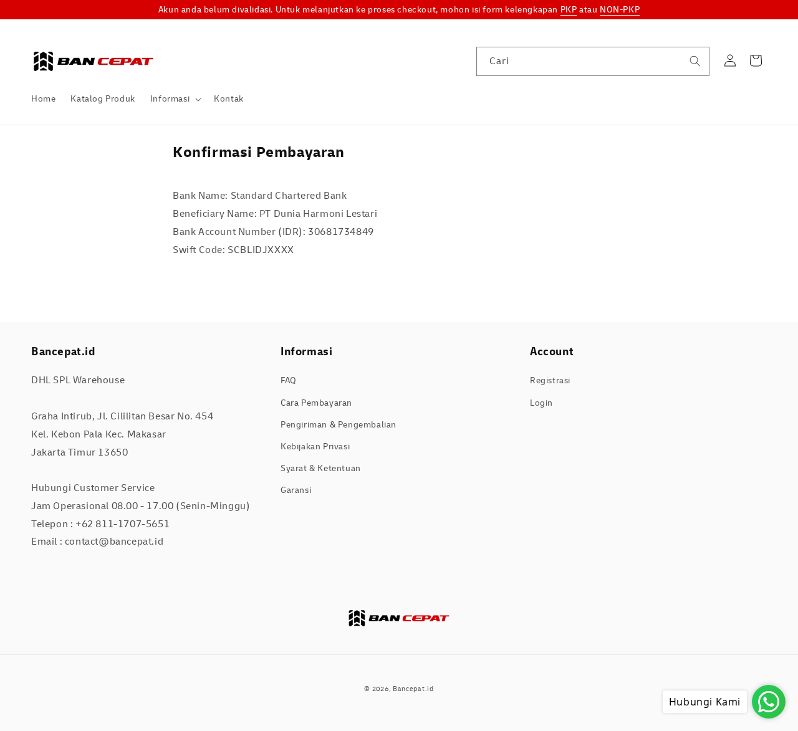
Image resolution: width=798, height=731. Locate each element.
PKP (568, 9)
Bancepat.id (413, 689)
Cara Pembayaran (316, 403)
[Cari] (695, 61)
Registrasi (550, 380)
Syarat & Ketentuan (321, 468)
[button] (174, 99)
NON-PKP (620, 9)
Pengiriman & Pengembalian (339, 424)
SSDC (416, 702)
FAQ (289, 380)
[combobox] (593, 61)
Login (541, 403)
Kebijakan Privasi (315, 446)
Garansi (296, 490)
